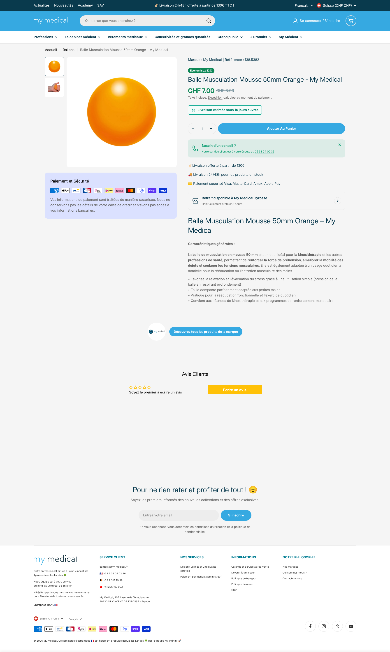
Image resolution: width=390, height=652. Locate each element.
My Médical (50, 640)
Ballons (68, 50)
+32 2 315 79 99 (113, 580)
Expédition (215, 97)
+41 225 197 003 (113, 586)
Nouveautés (63, 5)
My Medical (212, 60)
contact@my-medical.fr (114, 566)
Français (302, 5)
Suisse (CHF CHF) (337, 5)
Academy (85, 5)
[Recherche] (208, 20)
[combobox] (147, 20)
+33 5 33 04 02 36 (114, 573)
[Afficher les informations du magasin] (337, 200)
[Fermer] (339, 145)
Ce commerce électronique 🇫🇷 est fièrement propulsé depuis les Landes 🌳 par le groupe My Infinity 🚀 (119, 640)
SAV (100, 5)
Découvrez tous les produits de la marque (206, 331)
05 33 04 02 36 (264, 151)
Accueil (51, 50)
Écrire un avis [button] (234, 390)
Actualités (42, 5)
